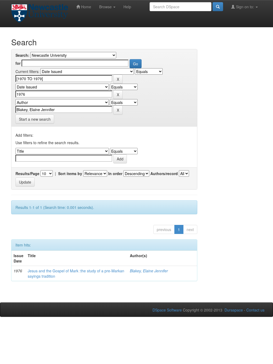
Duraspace (233, 310)
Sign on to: (245, 6)
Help (127, 6)
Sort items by (70, 173)
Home (85, 6)
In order (115, 173)
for (18, 63)
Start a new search (35, 119)
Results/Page (27, 173)
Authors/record (164, 173)
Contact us (255, 310)
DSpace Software (167, 310)
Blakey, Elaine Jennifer (149, 270)
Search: (22, 55)
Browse (106, 6)
